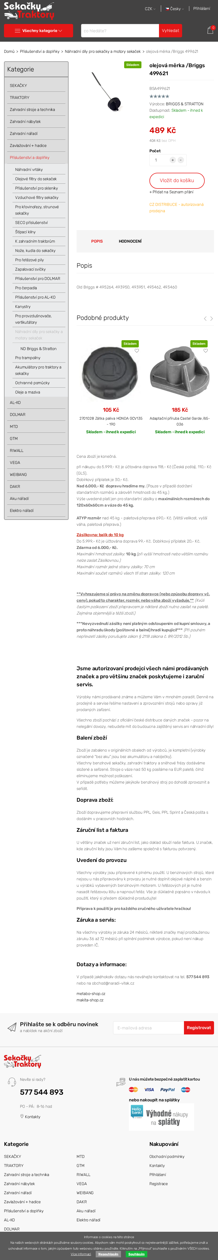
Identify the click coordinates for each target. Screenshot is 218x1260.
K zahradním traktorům (35, 241)
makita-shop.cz (90, 1000)
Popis (97, 241)
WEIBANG (18, 474)
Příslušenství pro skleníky (36, 188)
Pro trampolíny (27, 357)
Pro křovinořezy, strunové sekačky (37, 210)
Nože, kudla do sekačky (35, 250)
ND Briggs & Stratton (38, 348)
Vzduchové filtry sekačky (36, 197)
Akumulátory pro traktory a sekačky (38, 370)
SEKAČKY (18, 85)
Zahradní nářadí (23, 133)
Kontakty (32, 1116)
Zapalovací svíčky (30, 269)
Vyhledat (170, 30)
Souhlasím (136, 1254)
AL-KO (15, 402)
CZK (149, 9)
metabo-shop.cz (91, 993)
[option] (110, 391)
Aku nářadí (19, 498)
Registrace (158, 1183)
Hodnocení (130, 241)
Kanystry (23, 306)
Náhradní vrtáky (29, 169)
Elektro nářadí (21, 510)
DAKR (15, 486)
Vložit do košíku (177, 180)
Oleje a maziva (27, 392)
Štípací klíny (25, 232)
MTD (14, 426)
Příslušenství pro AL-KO (35, 297)
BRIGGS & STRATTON (184, 104)
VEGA (15, 462)
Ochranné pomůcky (32, 382)
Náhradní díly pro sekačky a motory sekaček (103, 51)
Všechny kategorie (40, 30)
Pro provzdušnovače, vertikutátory (33, 319)
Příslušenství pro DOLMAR (37, 278)
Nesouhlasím (108, 1254)
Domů (9, 51)
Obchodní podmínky (167, 1156)
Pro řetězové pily (29, 260)
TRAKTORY (19, 97)
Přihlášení (201, 8)
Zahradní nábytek (25, 121)
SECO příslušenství (31, 222)
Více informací (81, 1254)
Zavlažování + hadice (28, 145)
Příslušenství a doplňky (40, 51)
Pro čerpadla (26, 288)
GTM (14, 438)
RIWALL (16, 450)
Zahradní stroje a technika (32, 109)
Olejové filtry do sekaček (36, 178)
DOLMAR (18, 414)
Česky (175, 9)
